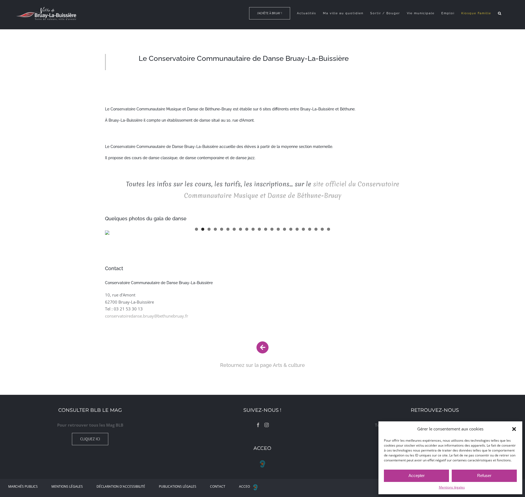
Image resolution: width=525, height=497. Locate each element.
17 (297, 229)
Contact (217, 486)
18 (303, 229)
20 (315, 229)
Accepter (417, 475)
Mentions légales (452, 487)
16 (290, 229)
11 (259, 229)
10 (253, 229)
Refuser (484, 475)
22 (328, 229)
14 (278, 229)
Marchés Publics (23, 486)
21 (322, 229)
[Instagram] (266, 425)
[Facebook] (258, 425)
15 (284, 229)
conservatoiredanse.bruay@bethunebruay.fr (146, 316)
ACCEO (244, 486)
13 (271, 229)
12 (265, 229)
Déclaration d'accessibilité (121, 486)
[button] (514, 429)
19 (309, 229)
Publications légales (177, 486)
